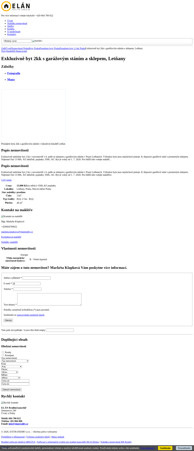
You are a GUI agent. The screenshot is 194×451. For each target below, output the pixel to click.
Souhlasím (165, 448)
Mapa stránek (57, 437)
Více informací (147, 448)
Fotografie (13, 73)
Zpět (3, 48)
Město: (4, 375)
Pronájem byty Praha (50, 48)
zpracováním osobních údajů (30, 315)
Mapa (11, 79)
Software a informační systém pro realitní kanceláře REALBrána (68, 442)
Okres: (4, 369)
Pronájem (9, 355)
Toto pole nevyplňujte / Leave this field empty (23, 330)
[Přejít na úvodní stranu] (15, 10)
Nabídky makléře (9, 242)
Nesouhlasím (184, 448)
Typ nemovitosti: (9, 358)
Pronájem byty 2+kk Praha (72, 48)
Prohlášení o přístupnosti (13, 437)
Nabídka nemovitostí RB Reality (116, 442)
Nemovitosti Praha (20, 48)
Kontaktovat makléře (11, 237)
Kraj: (3, 363)
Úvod (8, 48)
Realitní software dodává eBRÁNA (18, 442)
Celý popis (6, 180)
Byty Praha (34, 48)
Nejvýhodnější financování (14, 51)
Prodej (8, 352)
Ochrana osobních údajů (38, 437)
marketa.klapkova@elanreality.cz (17, 231)
